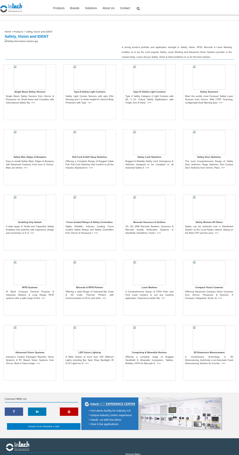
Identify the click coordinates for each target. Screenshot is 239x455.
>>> (33, 102)
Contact (125, 8)
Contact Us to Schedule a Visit (43, 426)
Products (59, 8)
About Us (108, 8)
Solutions (91, 8)
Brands (74, 8)
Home (8, 31)
